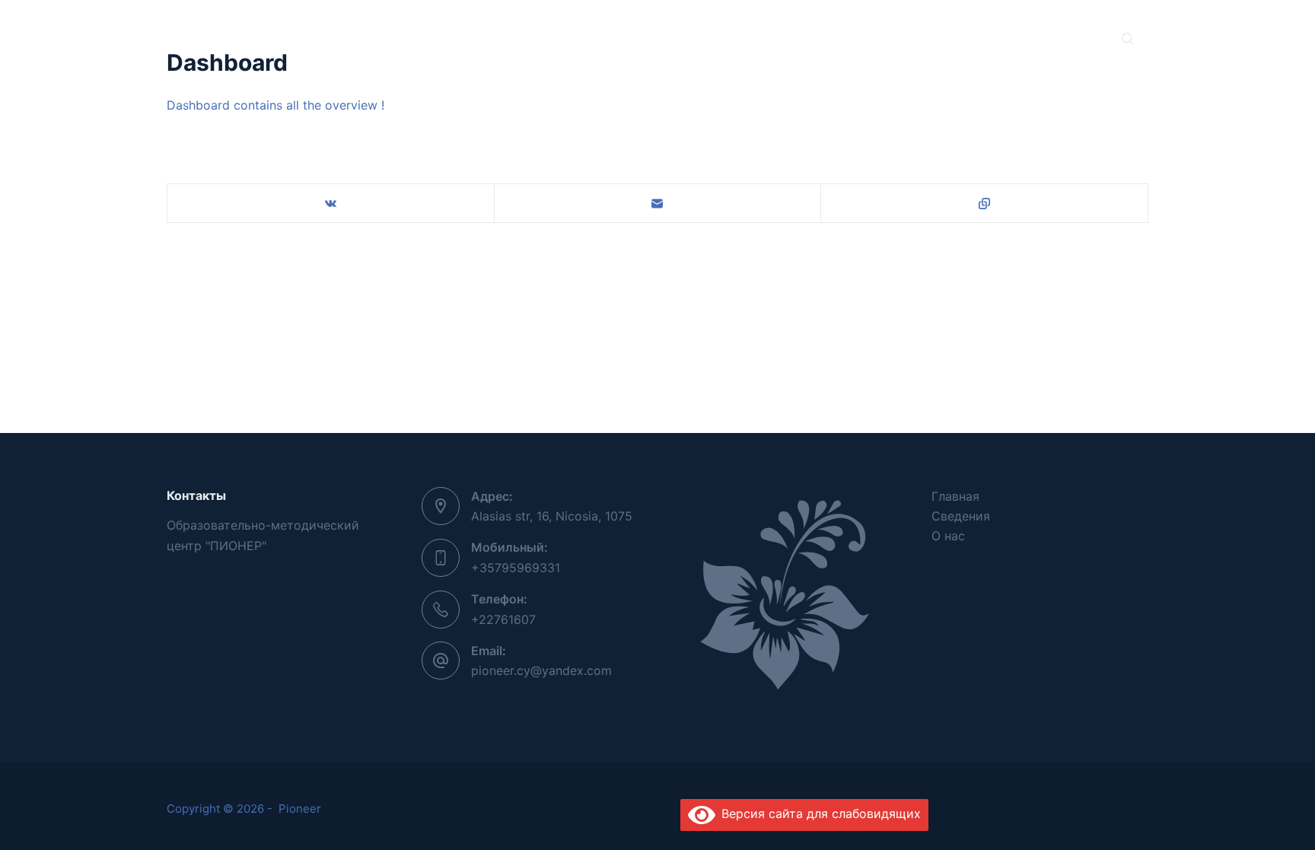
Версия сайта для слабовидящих (818, 813)
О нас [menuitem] (747, 37)
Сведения (960, 516)
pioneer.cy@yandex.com (541, 670)
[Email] (658, 203)
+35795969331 (515, 567)
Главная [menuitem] (575, 37)
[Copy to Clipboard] (984, 203)
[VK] (331, 203)
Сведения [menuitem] (665, 37)
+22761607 (503, 619)
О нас (948, 535)
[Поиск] (1127, 38)
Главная (955, 496)
